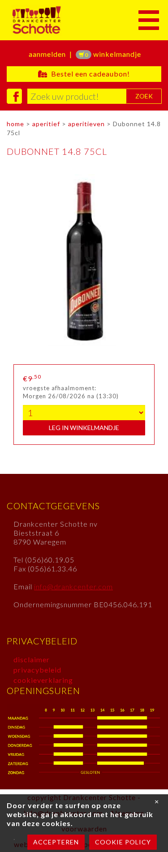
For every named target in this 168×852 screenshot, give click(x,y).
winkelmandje (113, 54)
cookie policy (123, 842)
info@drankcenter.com (73, 586)
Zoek (144, 96)
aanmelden (47, 54)
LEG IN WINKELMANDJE (84, 427)
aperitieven (86, 124)
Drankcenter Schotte (68, 20)
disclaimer (31, 659)
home (15, 124)
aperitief (46, 124)
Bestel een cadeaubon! (88, 73)
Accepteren (56, 842)
